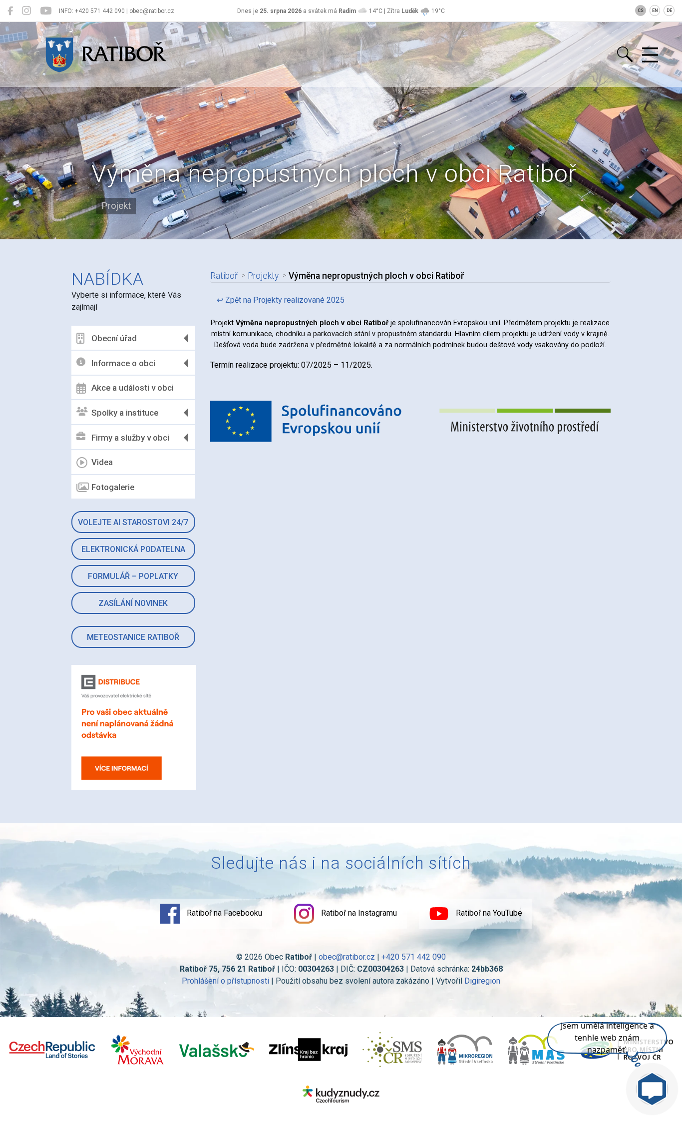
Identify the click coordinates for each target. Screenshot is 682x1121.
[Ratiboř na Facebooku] (10, 11)
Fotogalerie (112, 487)
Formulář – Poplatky (133, 576)
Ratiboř (224, 276)
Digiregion (482, 981)
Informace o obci (123, 363)
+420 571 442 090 (413, 957)
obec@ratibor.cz (347, 957)
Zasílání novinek (133, 603)
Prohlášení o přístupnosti (225, 981)
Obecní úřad (114, 338)
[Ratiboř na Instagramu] (26, 11)
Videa (102, 462)
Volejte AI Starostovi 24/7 (133, 522)
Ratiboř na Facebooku (223, 913)
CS (641, 10)
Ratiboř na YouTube (488, 913)
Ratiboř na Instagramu (358, 913)
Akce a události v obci (132, 388)
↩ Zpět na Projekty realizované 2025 (280, 300)
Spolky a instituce (124, 413)
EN (655, 10)
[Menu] (650, 55)
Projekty (263, 276)
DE (669, 10)
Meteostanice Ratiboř (133, 637)
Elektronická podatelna (133, 549)
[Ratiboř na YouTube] (45, 11)
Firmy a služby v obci (130, 438)
